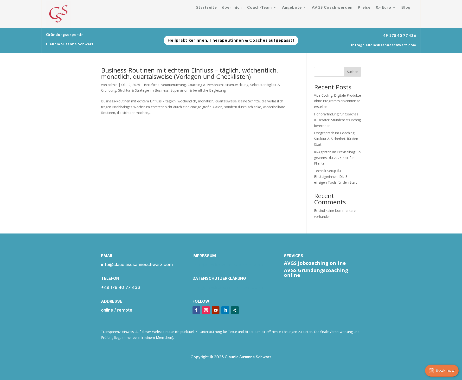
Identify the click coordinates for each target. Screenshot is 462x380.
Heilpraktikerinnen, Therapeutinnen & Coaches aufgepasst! (231, 40)
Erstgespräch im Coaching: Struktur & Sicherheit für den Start (336, 139)
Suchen (352, 71)
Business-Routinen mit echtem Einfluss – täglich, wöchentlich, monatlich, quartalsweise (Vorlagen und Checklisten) (189, 73)
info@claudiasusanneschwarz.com (228, 264)
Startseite (206, 7)
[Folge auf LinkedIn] (225, 310)
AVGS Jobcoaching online (315, 263)
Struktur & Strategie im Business (143, 90)
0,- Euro (383, 7)
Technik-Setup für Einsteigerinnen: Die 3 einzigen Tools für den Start (335, 176)
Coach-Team (259, 7)
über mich (232, 7)
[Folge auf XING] (235, 310)
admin (112, 84)
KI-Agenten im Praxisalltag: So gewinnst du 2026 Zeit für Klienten (337, 158)
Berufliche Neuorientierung (165, 84)
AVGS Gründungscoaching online (316, 272)
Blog (406, 7)
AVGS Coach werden (332, 7)
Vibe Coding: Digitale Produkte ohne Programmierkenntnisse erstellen (337, 101)
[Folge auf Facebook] (196, 310)
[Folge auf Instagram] (206, 310)
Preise (364, 7)
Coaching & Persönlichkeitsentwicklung (218, 84)
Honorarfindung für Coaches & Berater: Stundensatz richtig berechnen (337, 120)
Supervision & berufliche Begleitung (198, 90)
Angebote (292, 7)
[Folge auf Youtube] (215, 310)
